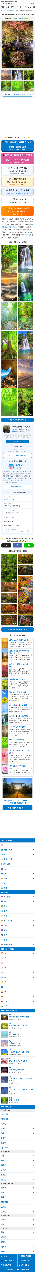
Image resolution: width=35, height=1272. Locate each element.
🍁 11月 (4, 1001)
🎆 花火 (4, 869)
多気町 (3, 1175)
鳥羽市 (3, 1197)
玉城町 (3, 1207)
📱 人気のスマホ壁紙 (7, 1260)
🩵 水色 (4, 911)
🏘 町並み (5, 874)
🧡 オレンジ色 (6, 921)
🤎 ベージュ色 (6, 945)
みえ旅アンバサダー (24, 480)
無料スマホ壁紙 (11, 10)
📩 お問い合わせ (23, 1265)
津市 (2, 1156)
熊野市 (3, 1247)
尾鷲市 (3, 1232)
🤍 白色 (4, 940)
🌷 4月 (3, 968)
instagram (10, 478)
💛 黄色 (4, 916)
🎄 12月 (4, 1006)
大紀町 (3, 1180)
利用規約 (28, 235)
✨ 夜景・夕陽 (6, 859)
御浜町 (3, 1242)
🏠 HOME (4, 1256)
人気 (7, 7)
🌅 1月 (3, 953)
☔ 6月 (3, 977)
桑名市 (3, 1133)
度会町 (3, 1212)
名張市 (3, 1224)
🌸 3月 (3, 963)
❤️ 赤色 (4, 925)
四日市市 (4, 1148)
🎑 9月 (3, 992)
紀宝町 (3, 1252)
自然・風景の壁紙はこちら (17, 420)
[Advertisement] (17, 117)
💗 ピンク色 (6, 897)
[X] (17, 468)
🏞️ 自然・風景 (6, 850)
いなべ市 (4, 1114)
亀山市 (3, 1143)
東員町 (3, 1124)
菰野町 (3, 1129)
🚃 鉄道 (4, 888)
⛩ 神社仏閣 (5, 864)
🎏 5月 (3, 973)
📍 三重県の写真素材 (25, 1256)
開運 (2, 7)
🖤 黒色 (4, 935)
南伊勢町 (4, 1202)
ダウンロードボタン (18, 18)
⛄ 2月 (3, 958)
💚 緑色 (4, 906)
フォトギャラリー (9, 3)
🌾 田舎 (4, 878)
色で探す (20, 7)
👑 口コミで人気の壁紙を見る (17, 455)
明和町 (3, 1165)
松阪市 (3, 1160)
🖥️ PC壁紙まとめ (23, 1260)
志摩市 (3, 1192)
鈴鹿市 (3, 1138)
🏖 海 (3, 854)
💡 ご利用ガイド (6, 1265)
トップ (3, 10)
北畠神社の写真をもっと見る (17, 629)
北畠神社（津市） (9, 499)
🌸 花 (3, 845)
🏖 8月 (3, 987)
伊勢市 (3, 1188)
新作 (12, 7)
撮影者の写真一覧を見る (17, 486)
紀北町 (3, 1237)
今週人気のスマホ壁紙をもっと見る (16, 94)
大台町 (3, 1170)
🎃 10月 (4, 997)
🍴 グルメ (5, 883)
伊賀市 (3, 1220)
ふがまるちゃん (12, 227)
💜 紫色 (4, 930)
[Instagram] (20, 468)
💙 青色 (4, 901)
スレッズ (17, 478)
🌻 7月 (3, 982)
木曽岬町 (4, 1119)
